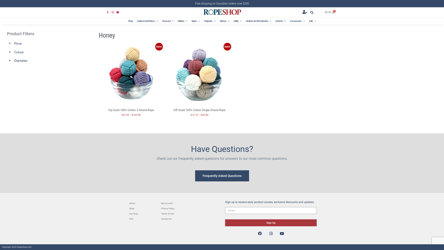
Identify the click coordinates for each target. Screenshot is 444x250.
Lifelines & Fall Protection (257, 21)
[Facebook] (260, 233)
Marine (223, 21)
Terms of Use (167, 213)
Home (132, 203)
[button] (312, 12)
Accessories (295, 21)
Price (18, 44)
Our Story (133, 213)
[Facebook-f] (107, 12)
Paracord (166, 21)
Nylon (194, 21)
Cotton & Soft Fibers (146, 21)
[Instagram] (112, 12)
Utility (235, 21)
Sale (311, 21)
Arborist (279, 21)
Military (181, 21)
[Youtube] (117, 12)
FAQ (131, 219)
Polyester (208, 21)
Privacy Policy (167, 208)
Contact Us (166, 219)
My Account (167, 203)
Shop (130, 21)
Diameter (20, 61)
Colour (19, 52)
